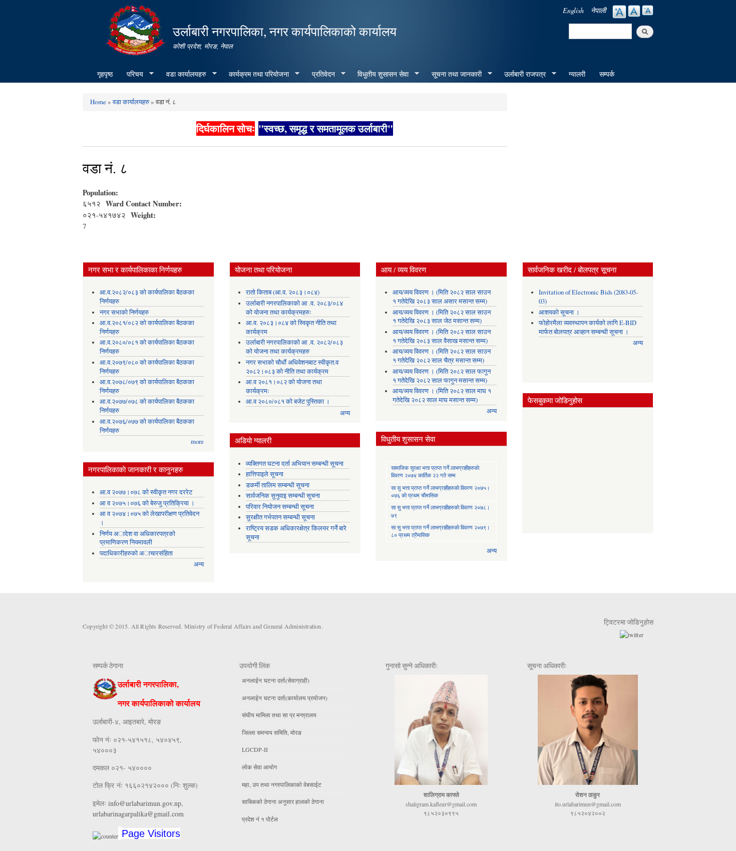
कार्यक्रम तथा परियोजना (255, 74)
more (197, 441)
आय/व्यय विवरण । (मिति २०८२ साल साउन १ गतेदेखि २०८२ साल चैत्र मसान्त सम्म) (442, 356)
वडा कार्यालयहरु (182, 74)
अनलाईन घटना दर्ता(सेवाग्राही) (275, 680)
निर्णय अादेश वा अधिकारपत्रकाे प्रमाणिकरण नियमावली (137, 538)
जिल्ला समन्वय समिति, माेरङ (271, 732)
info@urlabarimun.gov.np (144, 803)
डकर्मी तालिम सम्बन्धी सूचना (277, 485)
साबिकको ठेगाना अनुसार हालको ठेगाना (283, 801)
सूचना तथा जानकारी (453, 74)
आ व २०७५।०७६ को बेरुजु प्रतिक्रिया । (147, 503)
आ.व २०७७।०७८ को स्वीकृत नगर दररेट (146, 492)
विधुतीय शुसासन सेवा (379, 74)
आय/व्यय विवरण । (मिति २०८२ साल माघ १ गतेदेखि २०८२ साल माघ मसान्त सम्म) (442, 395)
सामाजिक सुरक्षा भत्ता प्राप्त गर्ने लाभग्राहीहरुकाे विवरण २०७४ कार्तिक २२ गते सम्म (435, 471)
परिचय (131, 74)
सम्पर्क (606, 74)
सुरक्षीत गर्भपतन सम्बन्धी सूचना (280, 517)
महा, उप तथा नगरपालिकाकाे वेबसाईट (281, 784)
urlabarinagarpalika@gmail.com (138, 813)
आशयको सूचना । (559, 312)
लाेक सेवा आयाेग (259, 767)
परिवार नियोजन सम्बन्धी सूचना (280, 506)
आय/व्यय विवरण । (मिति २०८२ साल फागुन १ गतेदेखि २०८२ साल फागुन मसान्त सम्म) (442, 376)
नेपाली (598, 10)
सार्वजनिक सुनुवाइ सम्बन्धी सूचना (283, 495)
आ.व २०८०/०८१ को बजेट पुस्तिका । (288, 401)
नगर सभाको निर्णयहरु (124, 312)
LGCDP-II (255, 749)
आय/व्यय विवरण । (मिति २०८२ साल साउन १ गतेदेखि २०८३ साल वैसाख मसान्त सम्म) (442, 336)
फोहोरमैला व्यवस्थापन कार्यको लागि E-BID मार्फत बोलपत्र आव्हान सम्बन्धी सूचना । (587, 327)
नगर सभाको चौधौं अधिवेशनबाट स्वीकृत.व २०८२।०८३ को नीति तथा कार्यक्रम (292, 367)
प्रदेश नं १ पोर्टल (260, 819)
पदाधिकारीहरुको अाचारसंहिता (136, 553)
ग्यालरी (577, 74)
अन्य (199, 564)
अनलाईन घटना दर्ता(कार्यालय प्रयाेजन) (284, 698)
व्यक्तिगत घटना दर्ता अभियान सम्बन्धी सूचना (294, 463)
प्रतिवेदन (320, 74)
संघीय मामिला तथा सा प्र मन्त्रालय (279, 715)
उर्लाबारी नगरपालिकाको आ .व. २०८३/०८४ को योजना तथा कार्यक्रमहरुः (294, 308)
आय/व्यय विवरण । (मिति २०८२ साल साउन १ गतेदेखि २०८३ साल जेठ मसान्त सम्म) (442, 317)
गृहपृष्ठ (105, 74)
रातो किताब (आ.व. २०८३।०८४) (282, 292)
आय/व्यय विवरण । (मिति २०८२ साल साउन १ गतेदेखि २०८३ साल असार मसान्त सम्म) (442, 297)
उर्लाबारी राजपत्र (521, 74)
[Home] (137, 29)
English (573, 10)
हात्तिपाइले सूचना (264, 474)
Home (98, 101)
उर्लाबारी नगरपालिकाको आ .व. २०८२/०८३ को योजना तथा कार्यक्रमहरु (294, 347)
